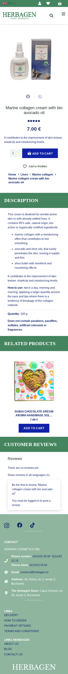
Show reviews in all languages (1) (29, 475)
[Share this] (28, 97)
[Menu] (63, 14)
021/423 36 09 (41, 556)
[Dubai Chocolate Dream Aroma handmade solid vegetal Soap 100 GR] (34, 357)
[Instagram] (6, 525)
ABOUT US (11, 643)
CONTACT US (13, 654)
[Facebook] (19, 525)
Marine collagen (42, 174)
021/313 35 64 (38, 565)
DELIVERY (11, 615)
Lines (24, 174)
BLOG (8, 649)
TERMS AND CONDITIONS (21, 631)
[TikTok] (32, 525)
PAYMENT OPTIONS (17, 625)
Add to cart (42, 153)
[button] (9, 3)
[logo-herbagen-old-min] (19, 15)
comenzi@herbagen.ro (34, 572)
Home (12, 174)
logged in (33, 500)
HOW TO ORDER (15, 620)
